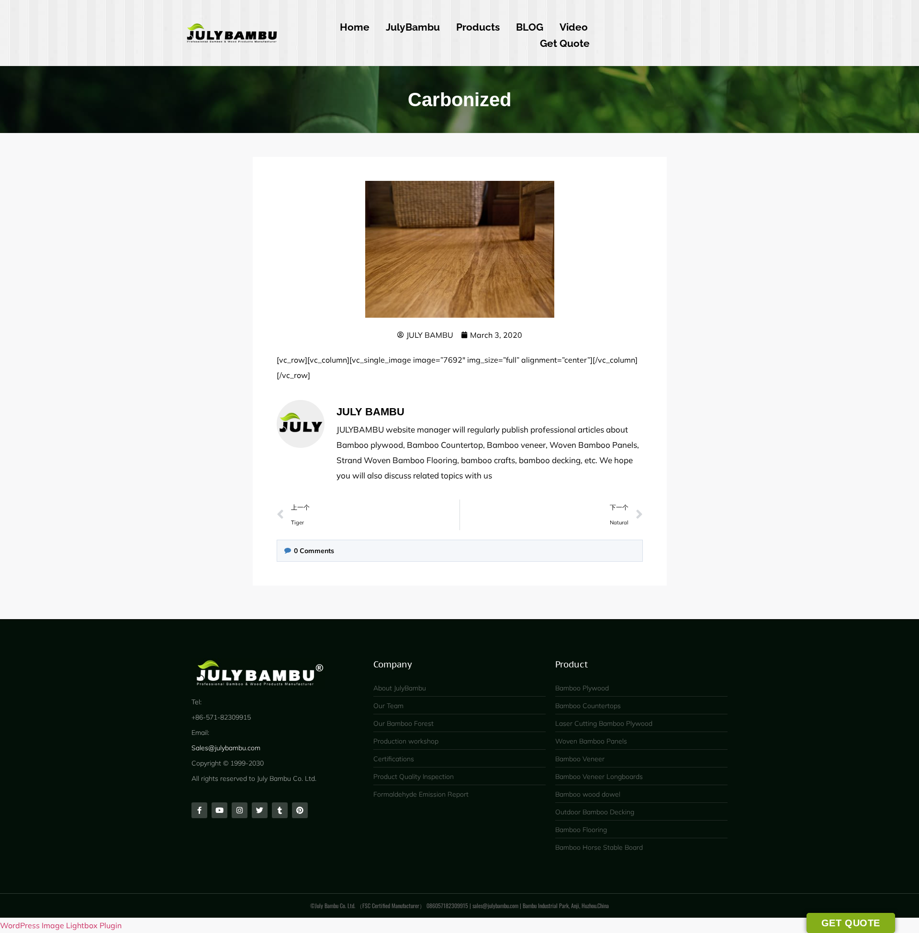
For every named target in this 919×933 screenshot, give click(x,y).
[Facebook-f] (199, 810)
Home (355, 27)
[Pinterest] (300, 810)
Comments (314, 550)
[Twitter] (260, 810)
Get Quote (565, 43)
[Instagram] (239, 810)
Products (478, 27)
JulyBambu (413, 27)
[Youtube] (219, 810)
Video (574, 27)
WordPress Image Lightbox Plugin (61, 925)
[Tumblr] (280, 810)
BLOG (529, 27)
